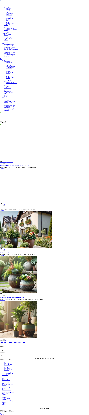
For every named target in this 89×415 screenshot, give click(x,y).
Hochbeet (5, 89)
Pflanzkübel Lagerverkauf (7, 367)
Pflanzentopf (5, 31)
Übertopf (7, 20)
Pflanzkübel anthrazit (9, 15)
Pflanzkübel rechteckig (9, 8)
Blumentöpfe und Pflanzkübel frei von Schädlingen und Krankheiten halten (14, 165)
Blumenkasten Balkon (9, 21)
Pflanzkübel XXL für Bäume (10, 11)
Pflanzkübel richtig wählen (8, 48)
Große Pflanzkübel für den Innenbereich (9, 47)
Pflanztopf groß (8, 32)
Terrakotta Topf (6, 42)
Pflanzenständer (6, 35)
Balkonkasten (8, 24)
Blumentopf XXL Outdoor (9, 18)
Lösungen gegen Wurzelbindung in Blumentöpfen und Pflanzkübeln (13, 342)
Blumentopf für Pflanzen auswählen (9, 44)
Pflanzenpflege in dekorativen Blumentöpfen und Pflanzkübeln (12, 297)
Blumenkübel (6, 25)
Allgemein (1, 162)
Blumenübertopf (8, 19)
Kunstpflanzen (6, 40)
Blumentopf (5, 16)
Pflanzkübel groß (8, 10)
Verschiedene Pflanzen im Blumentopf (9, 52)
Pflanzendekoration (6, 56)
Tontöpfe (5, 39)
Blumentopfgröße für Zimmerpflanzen (9, 45)
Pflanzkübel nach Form (7, 7)
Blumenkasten (6, 74)
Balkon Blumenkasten (9, 22)
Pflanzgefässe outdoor (9, 84)
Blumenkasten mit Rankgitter (10, 23)
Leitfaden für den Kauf (7, 46)
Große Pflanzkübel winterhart (10, 13)
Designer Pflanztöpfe (7, 50)
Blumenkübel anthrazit (9, 26)
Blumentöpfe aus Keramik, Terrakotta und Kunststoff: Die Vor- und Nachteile (15, 207)
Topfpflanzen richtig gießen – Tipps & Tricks (8, 252)
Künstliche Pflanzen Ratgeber (8, 99)
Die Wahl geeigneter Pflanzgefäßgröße (9, 54)
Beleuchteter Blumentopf (9, 38)
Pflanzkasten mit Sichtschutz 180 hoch (11, 29)
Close (1, 406)
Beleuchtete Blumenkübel (7, 37)
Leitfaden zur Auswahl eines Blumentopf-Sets (10, 104)
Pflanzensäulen (6, 36)
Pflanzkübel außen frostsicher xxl (10, 12)
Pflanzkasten (5, 27)
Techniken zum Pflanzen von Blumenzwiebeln (10, 109)
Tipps (12, 162)
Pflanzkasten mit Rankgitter (10, 28)
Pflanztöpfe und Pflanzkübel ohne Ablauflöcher (11, 49)
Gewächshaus (6, 94)
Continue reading (2, 168)
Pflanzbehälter (6, 41)
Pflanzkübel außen (8, 69)
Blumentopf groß (8, 17)
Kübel (6, 79)
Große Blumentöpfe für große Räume (9, 51)
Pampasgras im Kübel (7, 53)
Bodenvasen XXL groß (7, 34)
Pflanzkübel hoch (8, 9)
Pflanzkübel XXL (8, 64)
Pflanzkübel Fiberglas (9, 14)
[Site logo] (4, 5)
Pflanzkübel (9, 162)
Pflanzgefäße (6, 30)
